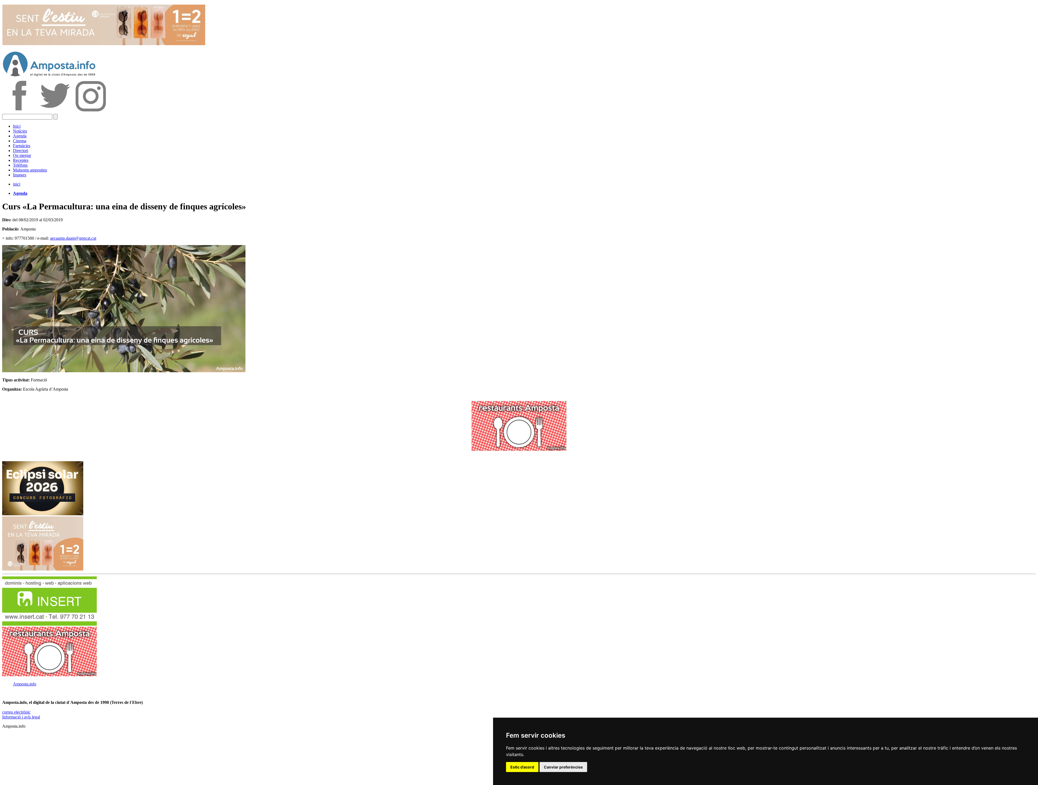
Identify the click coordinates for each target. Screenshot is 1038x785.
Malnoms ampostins (30, 170)
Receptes (20, 160)
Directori (20, 150)
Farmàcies (21, 145)
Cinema (19, 140)
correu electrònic (16, 712)
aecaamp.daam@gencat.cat (73, 238)
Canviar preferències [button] (563, 767)
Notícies (20, 131)
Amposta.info (24, 684)
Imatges (19, 175)
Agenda (19, 136)
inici (16, 184)
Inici (17, 126)
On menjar (22, 155)
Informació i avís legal (21, 717)
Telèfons (20, 165)
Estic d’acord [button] (522, 767)
